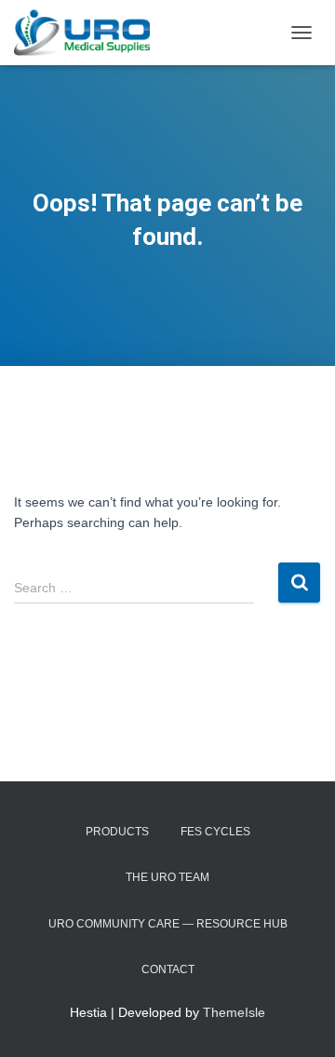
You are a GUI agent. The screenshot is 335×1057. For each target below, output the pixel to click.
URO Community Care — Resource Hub (168, 923)
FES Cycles (215, 831)
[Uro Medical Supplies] (89, 32)
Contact (167, 969)
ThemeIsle (234, 1012)
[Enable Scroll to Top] (298, 1019)
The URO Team (167, 877)
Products (117, 831)
